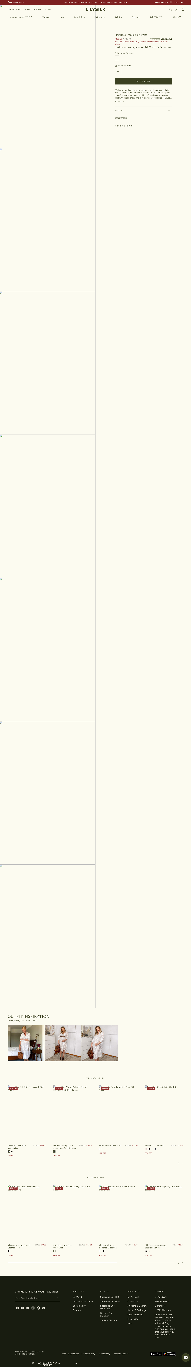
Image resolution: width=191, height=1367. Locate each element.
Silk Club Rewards (161, 2)
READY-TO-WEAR (15, 9)
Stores (48, 9)
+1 (158, 1251)
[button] (143, 110)
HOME (27, 9)
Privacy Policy (89, 1354)
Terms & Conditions (70, 1354)
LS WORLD (37, 9)
